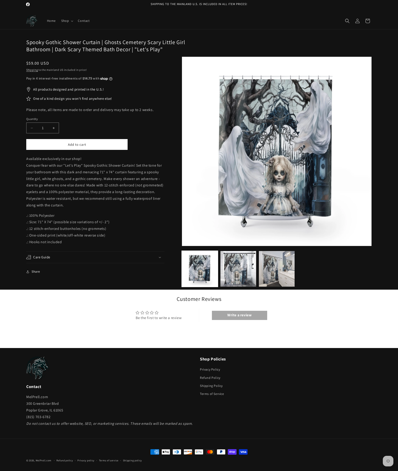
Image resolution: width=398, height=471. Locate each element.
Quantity (32, 119)
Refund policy (64, 460)
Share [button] (36, 271)
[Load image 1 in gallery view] (200, 269)
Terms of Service (212, 394)
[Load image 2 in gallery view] (238, 269)
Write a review (239, 315)
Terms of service (108, 460)
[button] (67, 21)
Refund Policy (210, 378)
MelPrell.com (43, 460)
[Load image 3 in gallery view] (277, 269)
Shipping (32, 69)
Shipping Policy (211, 386)
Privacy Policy (210, 370)
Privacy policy (85, 460)
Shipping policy (132, 460)
